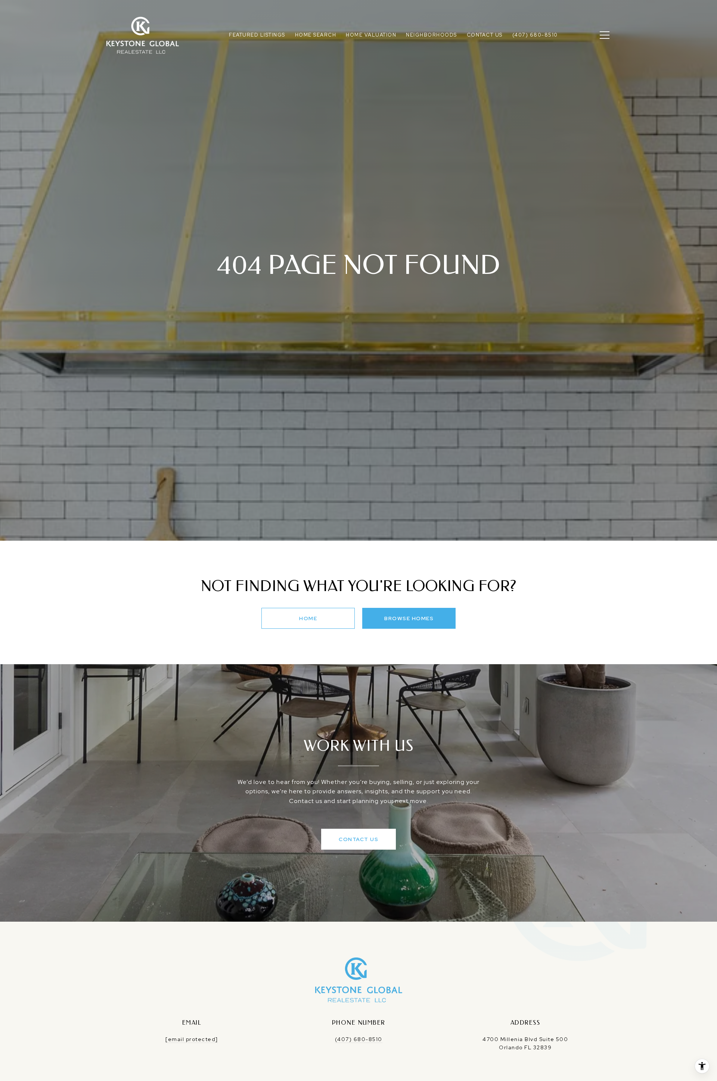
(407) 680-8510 (358, 1039)
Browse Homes (409, 618)
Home (308, 618)
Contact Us (358, 839)
